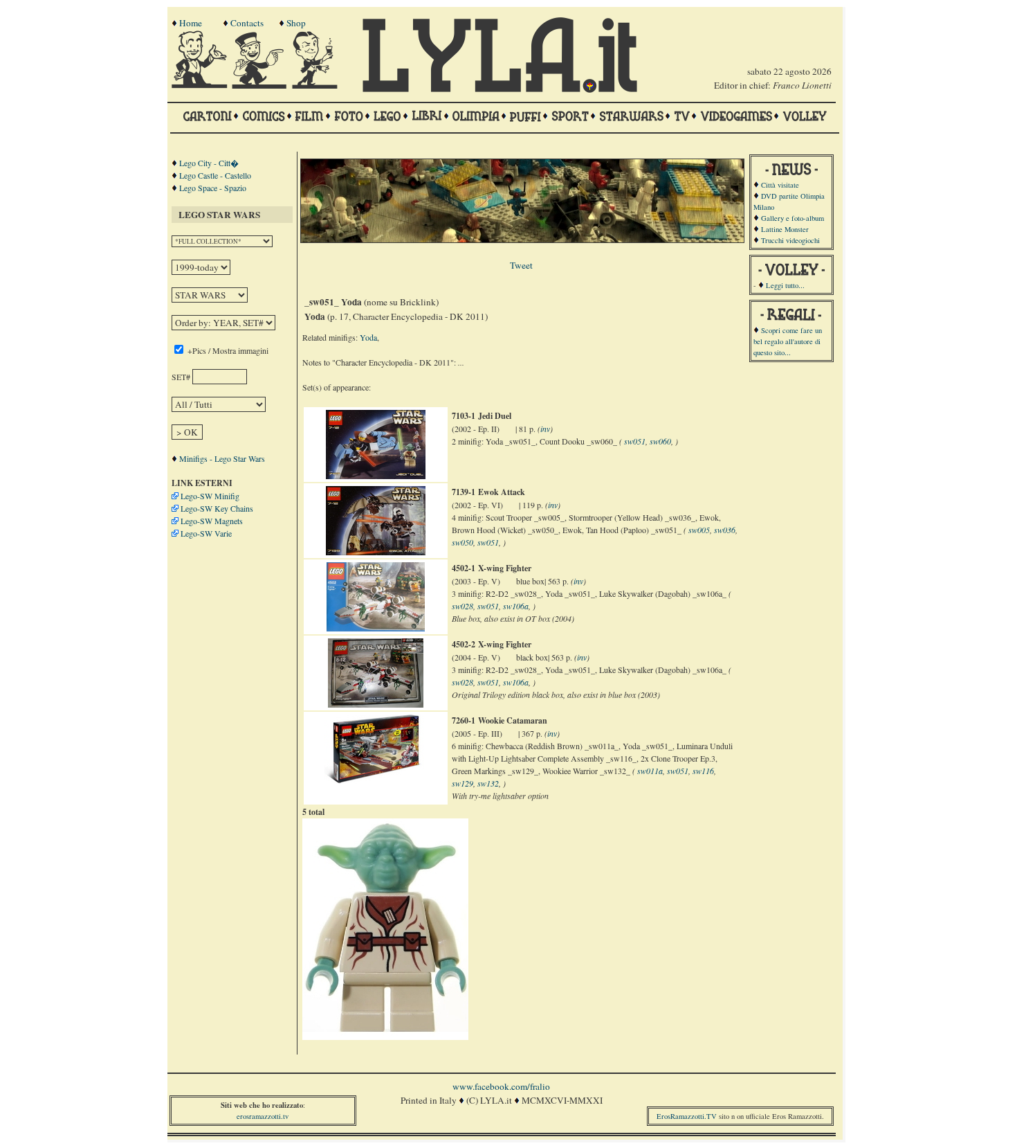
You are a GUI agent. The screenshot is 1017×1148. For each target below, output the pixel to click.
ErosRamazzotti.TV (687, 1116)
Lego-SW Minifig (210, 495)
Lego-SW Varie (206, 533)
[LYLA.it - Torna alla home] (201, 85)
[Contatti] (261, 85)
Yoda (368, 337)
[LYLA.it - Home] (499, 89)
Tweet (521, 265)
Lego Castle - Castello (215, 175)
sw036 (724, 529)
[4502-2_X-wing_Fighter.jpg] (375, 704)
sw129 (462, 783)
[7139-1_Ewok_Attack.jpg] (375, 551)
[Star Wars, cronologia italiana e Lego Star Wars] (631, 122)
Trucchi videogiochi (790, 240)
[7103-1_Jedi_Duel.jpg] (375, 475)
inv (545, 428)
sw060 (660, 441)
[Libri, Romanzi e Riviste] (426, 122)
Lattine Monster (785, 229)
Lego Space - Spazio (212, 187)
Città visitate (780, 185)
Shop (296, 23)
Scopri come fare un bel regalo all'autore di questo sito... (787, 341)
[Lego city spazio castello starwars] (387, 122)
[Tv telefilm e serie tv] (681, 122)
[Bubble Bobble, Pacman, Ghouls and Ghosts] (736, 122)
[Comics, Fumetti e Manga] (263, 122)
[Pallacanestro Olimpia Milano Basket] (476, 122)
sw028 (462, 605)
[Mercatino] (321, 85)
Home (190, 23)
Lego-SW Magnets (212, 520)
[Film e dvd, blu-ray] (309, 122)
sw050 (462, 542)
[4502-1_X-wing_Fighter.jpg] (376, 628)
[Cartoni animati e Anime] (207, 122)
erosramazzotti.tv (262, 1116)
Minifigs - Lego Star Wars (222, 458)
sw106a (516, 605)
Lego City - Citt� (209, 162)
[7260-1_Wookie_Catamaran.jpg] (375, 780)
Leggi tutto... (785, 285)
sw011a (650, 770)
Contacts (247, 23)
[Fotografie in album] (349, 122)
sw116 (703, 770)
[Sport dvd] (570, 122)
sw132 (488, 783)
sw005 (699, 529)
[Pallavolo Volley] (804, 122)
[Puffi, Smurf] (525, 122)
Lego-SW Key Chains (217, 508)
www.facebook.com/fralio (501, 1086)
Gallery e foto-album (792, 218)
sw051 (634, 441)
